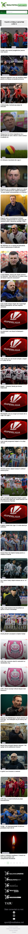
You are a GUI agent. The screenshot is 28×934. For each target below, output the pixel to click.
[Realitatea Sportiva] (14, 874)
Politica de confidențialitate (13, 928)
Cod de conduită (13, 930)
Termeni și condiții (13, 927)
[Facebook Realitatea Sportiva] (14, 912)
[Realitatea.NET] (14, 880)
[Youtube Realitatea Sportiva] (14, 919)
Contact (14, 932)
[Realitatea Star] (14, 897)
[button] (2, 12)
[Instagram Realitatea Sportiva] (14, 915)
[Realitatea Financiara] (14, 886)
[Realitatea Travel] (14, 891)
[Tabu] (14, 903)
